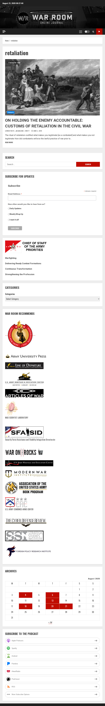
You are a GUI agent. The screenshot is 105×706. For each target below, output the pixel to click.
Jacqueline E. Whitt (23, 131)
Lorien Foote (10, 131)
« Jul (50, 622)
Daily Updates (15, 208)
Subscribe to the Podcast (99, 31)
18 (26, 606)
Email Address (15, 194)
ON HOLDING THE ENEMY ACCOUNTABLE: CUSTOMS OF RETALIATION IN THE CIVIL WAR (52, 87)
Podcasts (11, 112)
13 (52, 600)
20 (52, 606)
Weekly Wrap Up (16, 214)
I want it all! (14, 220)
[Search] (93, 31)
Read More (9, 142)
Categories (10, 294)
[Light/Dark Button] (87, 31)
